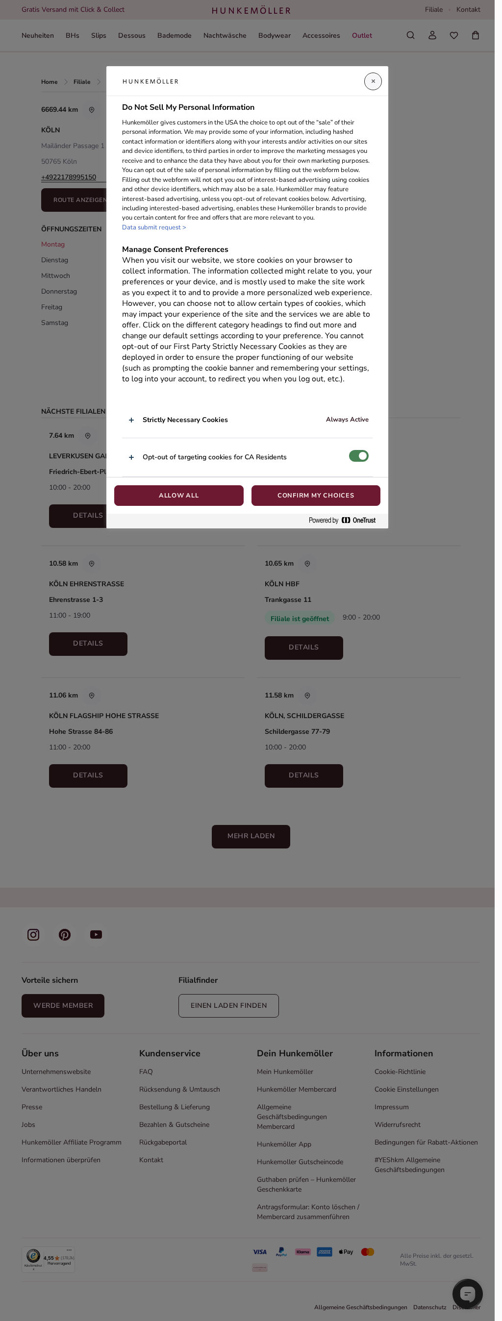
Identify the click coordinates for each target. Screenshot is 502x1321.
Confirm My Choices (315, 495)
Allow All (179, 495)
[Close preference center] (373, 81)
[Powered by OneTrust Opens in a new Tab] (346, 521)
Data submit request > (154, 227)
